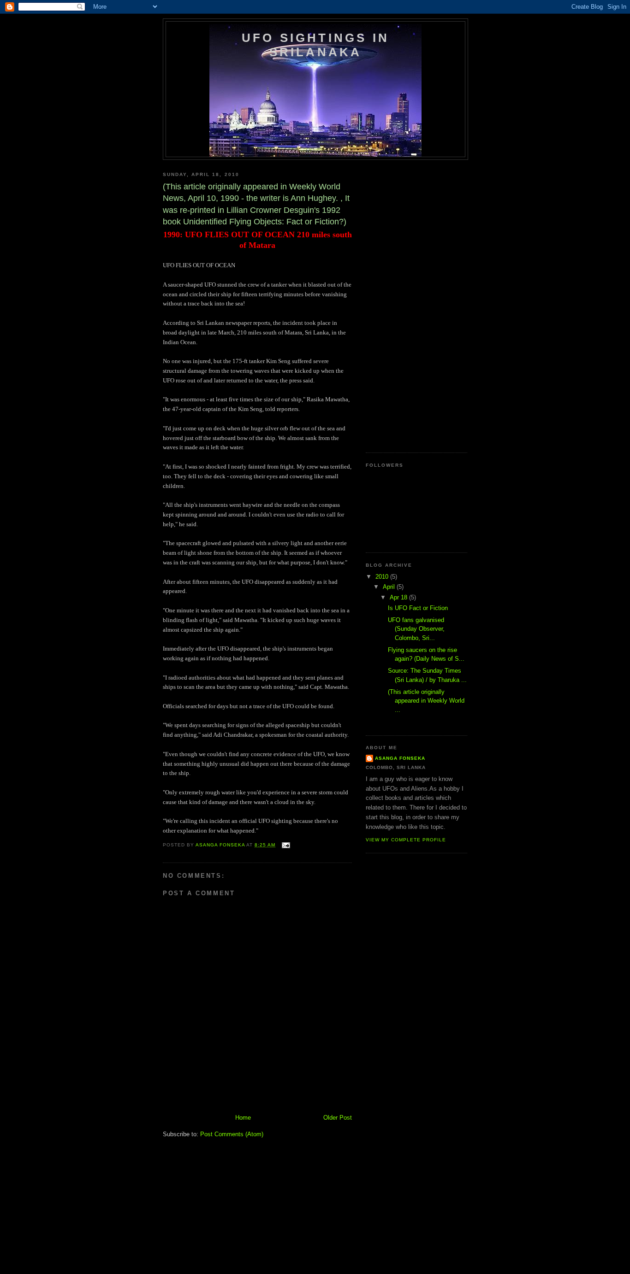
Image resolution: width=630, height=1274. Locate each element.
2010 (382, 576)
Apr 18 (399, 597)
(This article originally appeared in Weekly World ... (426, 700)
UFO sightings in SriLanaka (315, 45)
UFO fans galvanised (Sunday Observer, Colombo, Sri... (416, 628)
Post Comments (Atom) (231, 1134)
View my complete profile (406, 839)
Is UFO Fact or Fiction (418, 608)
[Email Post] (286, 844)
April (390, 586)
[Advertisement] (331, 1103)
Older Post (337, 1117)
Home (243, 1117)
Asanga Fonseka (400, 758)
